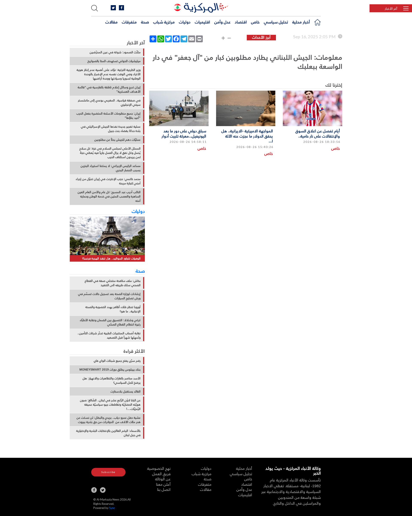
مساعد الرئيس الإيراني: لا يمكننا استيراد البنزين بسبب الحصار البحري (111, 168)
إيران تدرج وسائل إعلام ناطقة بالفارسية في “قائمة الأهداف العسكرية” (109, 89)
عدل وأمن (222, 22)
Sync (112, 508)
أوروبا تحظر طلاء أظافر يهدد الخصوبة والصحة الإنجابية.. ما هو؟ (113, 309)
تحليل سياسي (276, 22)
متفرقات (129, 22)
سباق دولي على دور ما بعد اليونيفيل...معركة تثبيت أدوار (184, 133)
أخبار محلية (301, 22)
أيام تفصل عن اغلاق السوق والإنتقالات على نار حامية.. (317, 133)
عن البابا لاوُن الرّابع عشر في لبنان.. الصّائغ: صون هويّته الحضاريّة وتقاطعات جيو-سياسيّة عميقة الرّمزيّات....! (110, 404)
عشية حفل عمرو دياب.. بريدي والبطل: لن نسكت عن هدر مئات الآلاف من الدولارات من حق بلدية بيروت (109, 419)
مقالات (111, 22)
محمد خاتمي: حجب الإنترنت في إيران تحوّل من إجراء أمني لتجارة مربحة (108, 181)
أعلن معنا (163, 484)
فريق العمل (161, 473)
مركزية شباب (164, 22)
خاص (255, 22)
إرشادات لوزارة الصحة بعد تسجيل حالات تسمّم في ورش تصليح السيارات (109, 296)
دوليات (185, 22)
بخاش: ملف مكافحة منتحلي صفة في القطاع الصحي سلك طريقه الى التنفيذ (113, 283)
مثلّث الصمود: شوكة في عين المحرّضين (115, 52)
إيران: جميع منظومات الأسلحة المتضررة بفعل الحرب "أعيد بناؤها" (108, 115)
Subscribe (108, 472)
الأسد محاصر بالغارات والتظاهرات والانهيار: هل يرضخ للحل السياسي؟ (112, 380)
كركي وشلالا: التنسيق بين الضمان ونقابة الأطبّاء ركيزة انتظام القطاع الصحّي (110, 322)
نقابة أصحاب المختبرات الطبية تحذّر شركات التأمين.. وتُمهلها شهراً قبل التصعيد (109, 335)
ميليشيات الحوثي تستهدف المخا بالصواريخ (114, 61)
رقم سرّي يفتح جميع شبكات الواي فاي (117, 361)
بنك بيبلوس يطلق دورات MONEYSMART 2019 (110, 369)
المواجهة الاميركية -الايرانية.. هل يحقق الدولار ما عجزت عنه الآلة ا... (247, 136)
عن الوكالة (163, 478)
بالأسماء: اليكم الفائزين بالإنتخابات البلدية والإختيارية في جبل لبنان (108, 433)
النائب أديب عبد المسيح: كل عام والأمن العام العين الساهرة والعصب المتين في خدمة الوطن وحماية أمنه (109, 196)
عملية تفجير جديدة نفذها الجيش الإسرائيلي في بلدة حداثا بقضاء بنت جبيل (111, 128)
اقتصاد (241, 22)
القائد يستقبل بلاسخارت (126, 391)
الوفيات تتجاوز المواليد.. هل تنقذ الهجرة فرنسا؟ (111, 258)
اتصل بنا (164, 489)
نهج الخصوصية (159, 468)
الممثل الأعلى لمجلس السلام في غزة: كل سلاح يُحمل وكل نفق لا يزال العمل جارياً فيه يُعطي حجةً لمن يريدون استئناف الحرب (110, 152)
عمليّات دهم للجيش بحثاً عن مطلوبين (117, 139)
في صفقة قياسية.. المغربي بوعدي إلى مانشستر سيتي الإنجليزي (109, 102)
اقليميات (202, 22)
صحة (145, 22)
